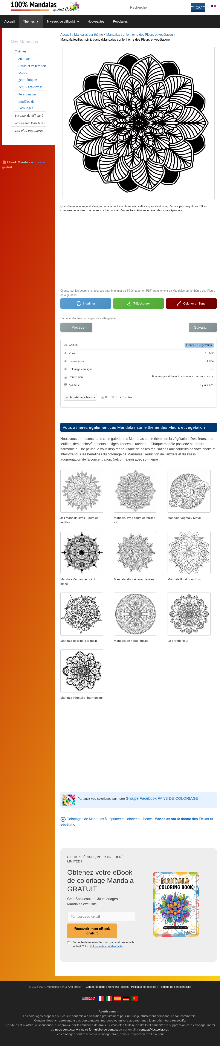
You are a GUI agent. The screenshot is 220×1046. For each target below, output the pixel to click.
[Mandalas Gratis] (117, 998)
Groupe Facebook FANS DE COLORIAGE (162, 798)
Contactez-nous (95, 986)
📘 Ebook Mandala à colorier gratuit (23, 164)
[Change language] (213, 6)
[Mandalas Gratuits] (100, 998)
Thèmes (29, 21)
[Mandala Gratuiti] (109, 998)
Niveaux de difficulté (61, 21)
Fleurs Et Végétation (199, 345)
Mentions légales (118, 986)
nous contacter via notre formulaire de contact (86, 1029)
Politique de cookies (143, 986)
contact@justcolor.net (153, 1029)
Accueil (9, 21)
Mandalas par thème (88, 34)
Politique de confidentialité (106, 946)
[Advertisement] (138, 250)
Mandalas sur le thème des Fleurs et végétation (139, 34)
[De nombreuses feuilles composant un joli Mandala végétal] (81, 691)
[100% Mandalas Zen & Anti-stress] (62, 6)
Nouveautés (95, 21)
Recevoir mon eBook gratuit (92, 931)
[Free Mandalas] (88, 998)
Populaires (120, 21)
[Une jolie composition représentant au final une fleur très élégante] (189, 634)
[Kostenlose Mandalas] (126, 998)
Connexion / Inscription (188, 6)
